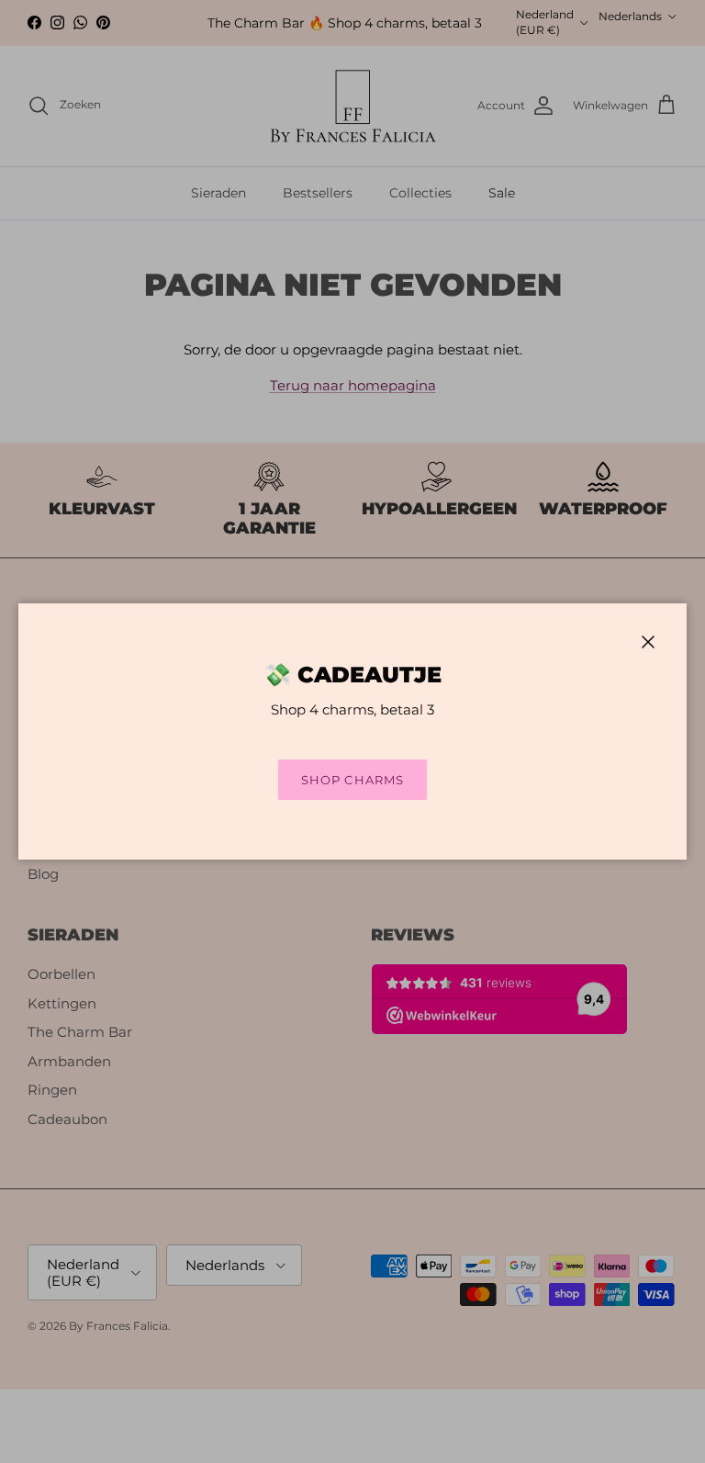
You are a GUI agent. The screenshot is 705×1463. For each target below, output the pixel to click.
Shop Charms (352, 779)
